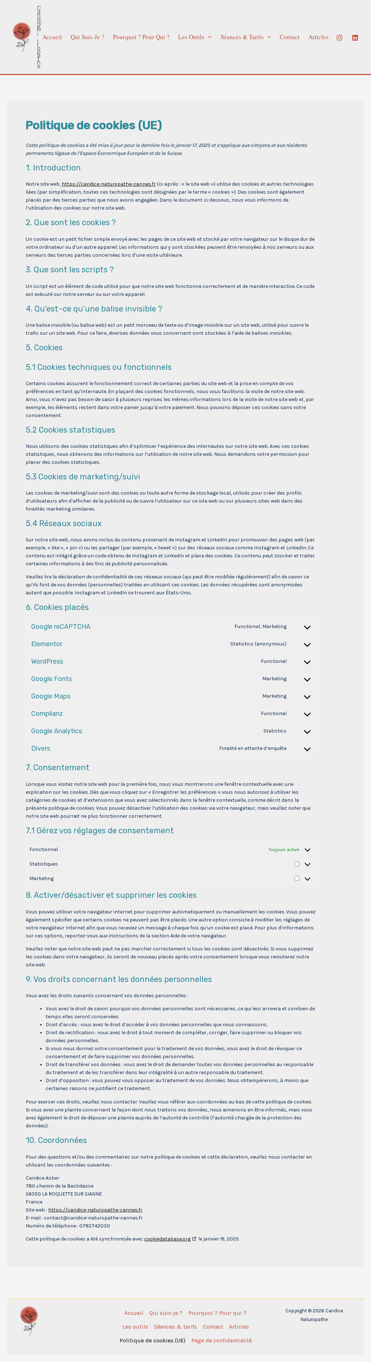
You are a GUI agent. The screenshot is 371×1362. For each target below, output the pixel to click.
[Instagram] (339, 37)
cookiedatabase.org (167, 1239)
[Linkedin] (355, 37)
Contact (290, 37)
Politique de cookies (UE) (153, 1340)
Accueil (52, 37)
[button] (208, 37)
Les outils (191, 37)
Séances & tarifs (242, 37)
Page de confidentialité (221, 1340)
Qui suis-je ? (87, 37)
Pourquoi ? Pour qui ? (141, 37)
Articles (318, 37)
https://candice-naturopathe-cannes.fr (109, 184)
